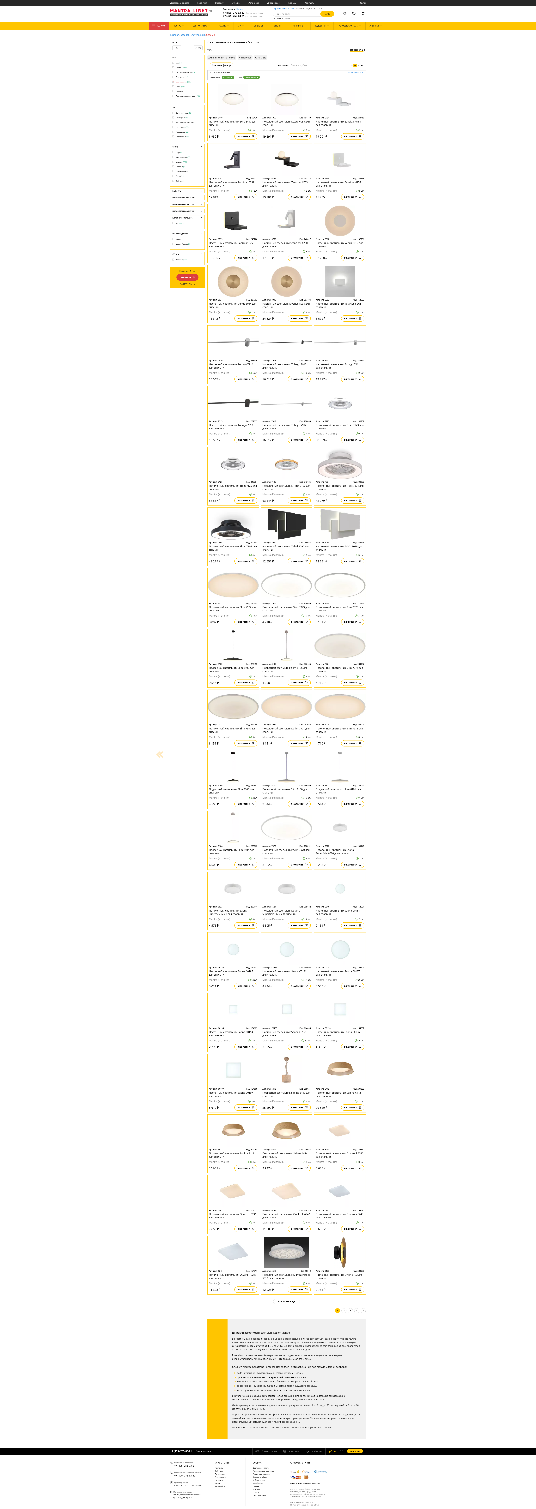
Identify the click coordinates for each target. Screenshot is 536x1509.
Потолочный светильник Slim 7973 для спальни (286, 608)
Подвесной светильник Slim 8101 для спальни (338, 790)
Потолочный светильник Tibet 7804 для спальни (340, 487)
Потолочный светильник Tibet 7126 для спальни (286, 487)
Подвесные (182, 132)
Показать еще (286, 1301)
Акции (217, 1483)
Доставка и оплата (179, 2)
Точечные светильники (188, 96)
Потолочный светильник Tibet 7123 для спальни (340, 426)
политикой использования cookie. (306, 1496)
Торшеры (182, 91)
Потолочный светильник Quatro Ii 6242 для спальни (286, 1215)
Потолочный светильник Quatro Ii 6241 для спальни (232, 1215)
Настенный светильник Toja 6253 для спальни (338, 305)
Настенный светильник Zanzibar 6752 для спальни (231, 184)
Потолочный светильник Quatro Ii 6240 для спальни (339, 1155)
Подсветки (182, 77)
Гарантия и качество (262, 1474)
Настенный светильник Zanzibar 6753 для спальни (285, 184)
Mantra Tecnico (183, 244)
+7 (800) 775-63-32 (243, 12)
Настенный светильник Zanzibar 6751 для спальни (338, 123)
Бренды (292, 2)
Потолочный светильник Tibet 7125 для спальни (233, 487)
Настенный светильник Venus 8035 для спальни (286, 305)
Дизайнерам (273, 2)
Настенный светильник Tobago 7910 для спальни (231, 366)
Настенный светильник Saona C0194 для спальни (231, 1033)
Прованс (180, 166)
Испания (181, 260)
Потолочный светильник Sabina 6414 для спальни (285, 1155)
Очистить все (355, 73)
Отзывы (236, 2)
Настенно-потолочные (187, 122)
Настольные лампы (186, 72)
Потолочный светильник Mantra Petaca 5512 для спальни (286, 1276)
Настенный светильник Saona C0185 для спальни (231, 973)
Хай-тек (180, 181)
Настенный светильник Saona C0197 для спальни (231, 1094)
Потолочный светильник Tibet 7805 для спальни (233, 548)
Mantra (181, 239)
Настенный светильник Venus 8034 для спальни (232, 305)
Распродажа (220, 1477)
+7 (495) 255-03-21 (243, 16)
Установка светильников (263, 1471)
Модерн (181, 162)
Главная (174, 34)
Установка (253, 2)
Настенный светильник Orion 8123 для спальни (339, 1276)
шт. (336, 1451)
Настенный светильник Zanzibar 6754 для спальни (338, 184)
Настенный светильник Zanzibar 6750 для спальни (285, 244)
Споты (180, 86)
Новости (256, 1489)
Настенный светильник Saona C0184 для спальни (338, 912)
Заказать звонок (204, 1451)
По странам (220, 1474)
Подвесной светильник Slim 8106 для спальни (231, 790)
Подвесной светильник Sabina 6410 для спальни (286, 1094)
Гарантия (202, 2)
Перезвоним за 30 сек (283, 9)
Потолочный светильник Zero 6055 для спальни (286, 123)
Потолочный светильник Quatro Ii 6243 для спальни (339, 1215)
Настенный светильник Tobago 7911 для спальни (338, 366)
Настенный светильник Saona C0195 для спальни (284, 1033)
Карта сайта (220, 1486)
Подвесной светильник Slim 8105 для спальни (285, 669)
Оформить (355, 1451)
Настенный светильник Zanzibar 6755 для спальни (231, 244)
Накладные (182, 118)
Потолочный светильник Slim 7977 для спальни (232, 730)
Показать (185, 277)
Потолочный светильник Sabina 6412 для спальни (338, 1094)
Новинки (219, 1480)
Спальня (226, 77)
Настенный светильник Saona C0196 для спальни (338, 1033)
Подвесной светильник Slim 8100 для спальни (285, 790)
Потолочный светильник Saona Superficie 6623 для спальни (228, 912)
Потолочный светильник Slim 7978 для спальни (286, 730)
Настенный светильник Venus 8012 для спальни (339, 244)
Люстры (181, 67)
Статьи (256, 1492)
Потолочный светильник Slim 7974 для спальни (339, 669)
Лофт (179, 152)
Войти (362, 3)
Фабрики (219, 1471)
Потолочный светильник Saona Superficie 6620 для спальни (335, 851)
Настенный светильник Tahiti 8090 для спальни (285, 548)
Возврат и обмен (260, 1477)
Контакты (309, 2)
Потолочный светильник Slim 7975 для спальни (339, 730)
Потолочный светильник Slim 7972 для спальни (232, 608)
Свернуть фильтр (221, 65)
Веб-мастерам (259, 1480)
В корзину (243, 136)
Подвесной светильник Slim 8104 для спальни (231, 851)
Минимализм (183, 157)
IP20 (180, 223)
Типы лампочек (259, 1495)
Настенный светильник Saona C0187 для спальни (338, 973)
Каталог (161, 25)
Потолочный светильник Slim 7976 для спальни (339, 608)
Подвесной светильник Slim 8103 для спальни (231, 669)
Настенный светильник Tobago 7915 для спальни (284, 366)
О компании (222, 1462)
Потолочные (183, 136)
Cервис (257, 1462)
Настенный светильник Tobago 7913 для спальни (231, 426)
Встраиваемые (184, 113)
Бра (179, 63)
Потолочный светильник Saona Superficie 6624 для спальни (281, 912)
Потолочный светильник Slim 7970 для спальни (286, 851)
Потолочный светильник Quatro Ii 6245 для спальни (232, 1276)
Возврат (219, 2)
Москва (239, 9)
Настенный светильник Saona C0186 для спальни (284, 973)
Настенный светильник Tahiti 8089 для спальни (339, 548)
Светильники (198, 34)
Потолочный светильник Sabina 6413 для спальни (231, 1155)
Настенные (182, 127)
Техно (180, 176)
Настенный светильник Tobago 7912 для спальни (284, 426)
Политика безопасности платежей (305, 1483)
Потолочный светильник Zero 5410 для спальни (232, 123)
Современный (183, 171)
